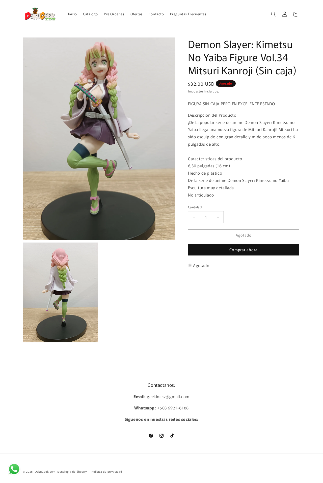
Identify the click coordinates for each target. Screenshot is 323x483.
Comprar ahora (243, 249)
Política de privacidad (107, 471)
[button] (273, 14)
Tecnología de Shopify (72, 471)
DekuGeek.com (45, 471)
